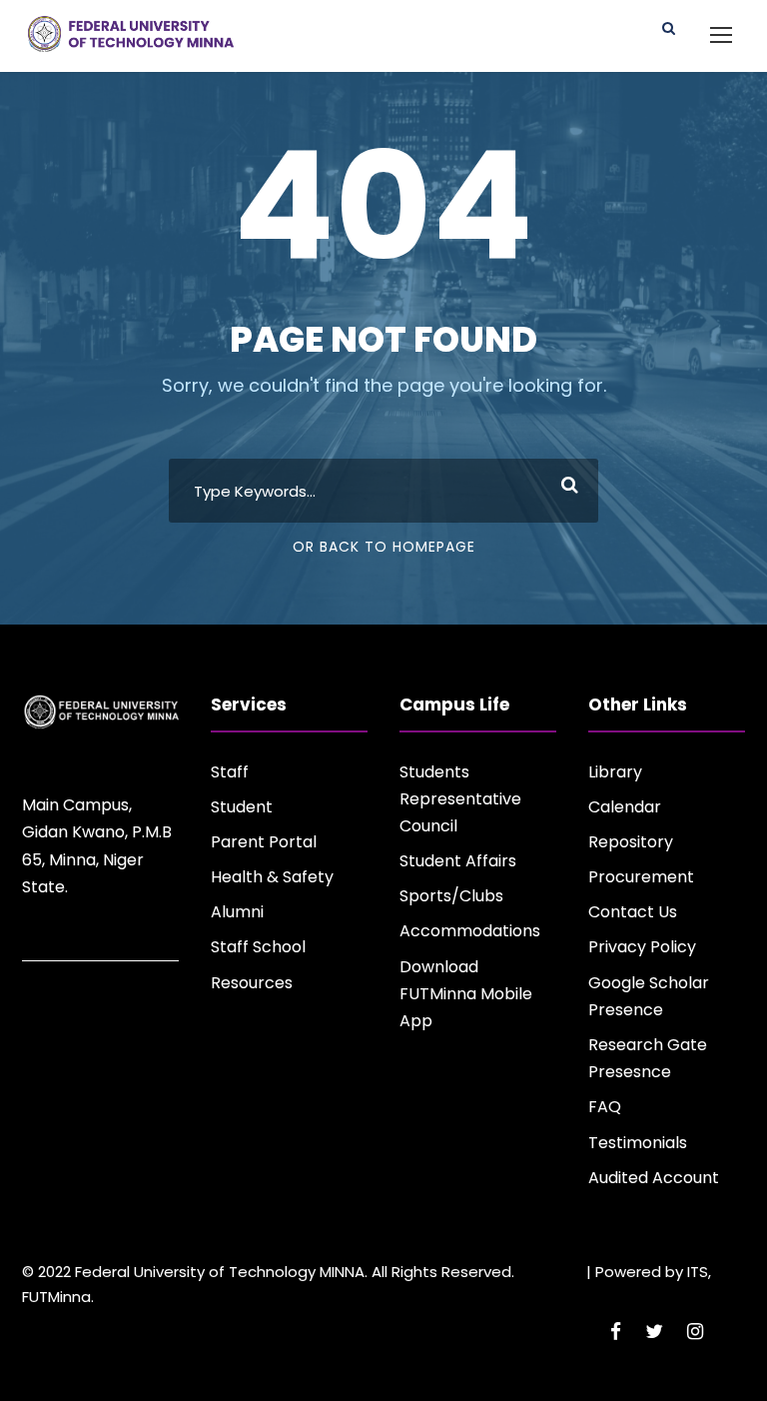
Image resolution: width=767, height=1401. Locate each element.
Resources (252, 982)
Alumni (237, 911)
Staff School (258, 946)
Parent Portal (264, 841)
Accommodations (469, 930)
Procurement (641, 876)
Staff (230, 771)
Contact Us (632, 911)
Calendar (624, 806)
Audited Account (653, 1177)
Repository (630, 841)
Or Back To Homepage (384, 547)
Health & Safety (272, 876)
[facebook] (615, 1331)
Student (242, 806)
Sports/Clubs (451, 895)
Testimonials (637, 1142)
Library (615, 771)
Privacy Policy (642, 946)
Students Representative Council (460, 798)
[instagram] (695, 1331)
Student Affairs (457, 860)
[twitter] (654, 1331)
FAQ (604, 1106)
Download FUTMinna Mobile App (465, 993)
